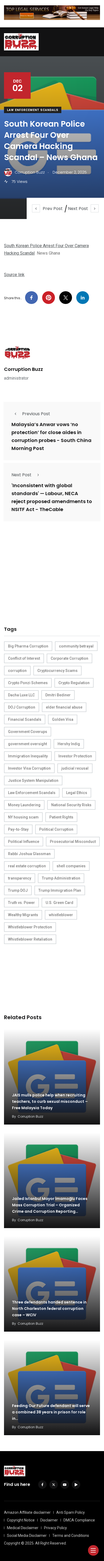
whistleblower (61, 915)
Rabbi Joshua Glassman (29, 854)
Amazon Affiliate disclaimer (27, 1512)
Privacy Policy (55, 1528)
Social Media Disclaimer (27, 1535)
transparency (19, 878)
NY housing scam (23, 817)
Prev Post (53, 208)
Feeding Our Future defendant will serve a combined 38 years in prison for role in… (51, 1412)
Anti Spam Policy (70, 1512)
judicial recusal (75, 768)
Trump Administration (61, 878)
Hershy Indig (69, 744)
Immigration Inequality (28, 756)
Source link (14, 274)
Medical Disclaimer (22, 1528)
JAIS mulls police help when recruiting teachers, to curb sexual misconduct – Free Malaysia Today (50, 1101)
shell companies (71, 866)
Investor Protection (75, 756)
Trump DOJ (18, 890)
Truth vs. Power (21, 902)
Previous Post (36, 414)
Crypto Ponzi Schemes (28, 683)
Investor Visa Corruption (29, 768)
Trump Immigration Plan (59, 890)
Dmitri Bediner (58, 695)
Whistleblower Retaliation (30, 939)
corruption (17, 670)
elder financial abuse (64, 707)
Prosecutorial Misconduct (73, 841)
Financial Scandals (24, 719)
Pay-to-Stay (18, 829)
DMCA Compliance (79, 1520)
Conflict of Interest (24, 658)
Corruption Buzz (23, 369)
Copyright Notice (21, 1520)
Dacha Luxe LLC (21, 695)
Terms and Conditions (70, 1535)
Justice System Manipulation (33, 780)
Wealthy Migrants (23, 915)
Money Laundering (24, 805)
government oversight (27, 744)
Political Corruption (56, 829)
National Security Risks (71, 805)
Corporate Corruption (69, 658)
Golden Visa (62, 719)
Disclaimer (49, 1520)
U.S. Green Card (59, 902)
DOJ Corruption (21, 707)
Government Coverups (27, 732)
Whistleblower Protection (30, 927)
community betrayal (76, 646)
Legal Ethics (76, 793)
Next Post (78, 208)
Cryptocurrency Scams (57, 670)
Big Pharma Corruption (28, 646)
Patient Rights (61, 817)
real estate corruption (27, 866)
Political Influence (23, 841)
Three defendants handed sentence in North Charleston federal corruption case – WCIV (49, 1309)
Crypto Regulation (74, 683)
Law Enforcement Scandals (32, 110)
